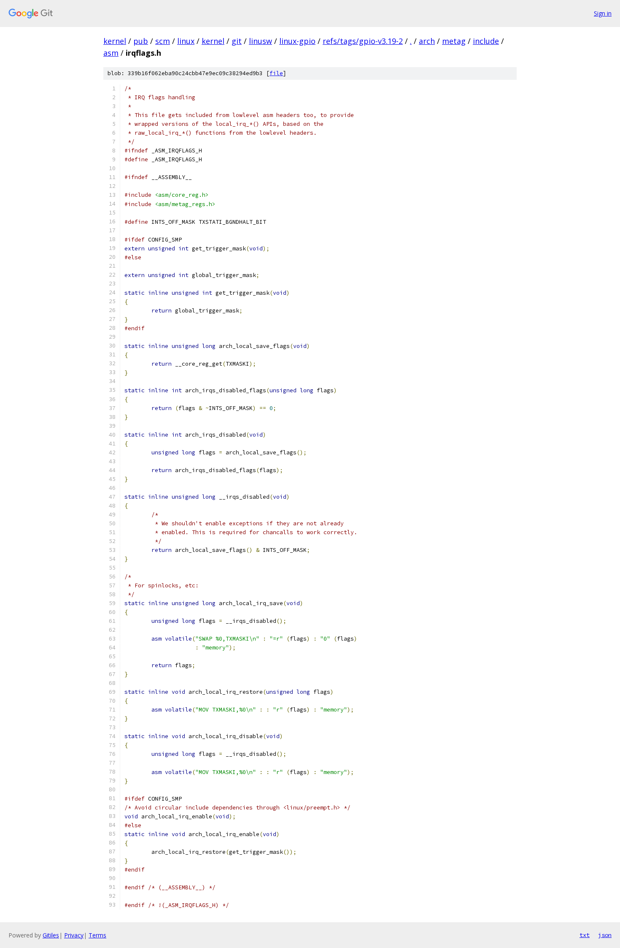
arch (427, 41)
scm (162, 41)
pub (140, 41)
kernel (114, 41)
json (605, 935)
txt (585, 935)
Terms (97, 935)
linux (185, 41)
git (237, 41)
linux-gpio (297, 41)
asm (111, 53)
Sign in (603, 13)
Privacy (74, 935)
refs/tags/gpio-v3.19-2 (363, 41)
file (276, 73)
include (486, 41)
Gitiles (51, 935)
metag (454, 41)
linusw (260, 41)
